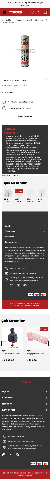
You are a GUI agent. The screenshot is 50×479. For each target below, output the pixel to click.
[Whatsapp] (25, 285)
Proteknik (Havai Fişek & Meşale (30, 20)
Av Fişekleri (7, 20)
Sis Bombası (8, 22)
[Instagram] (11, 285)
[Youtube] (18, 285)
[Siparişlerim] (39, 12)
